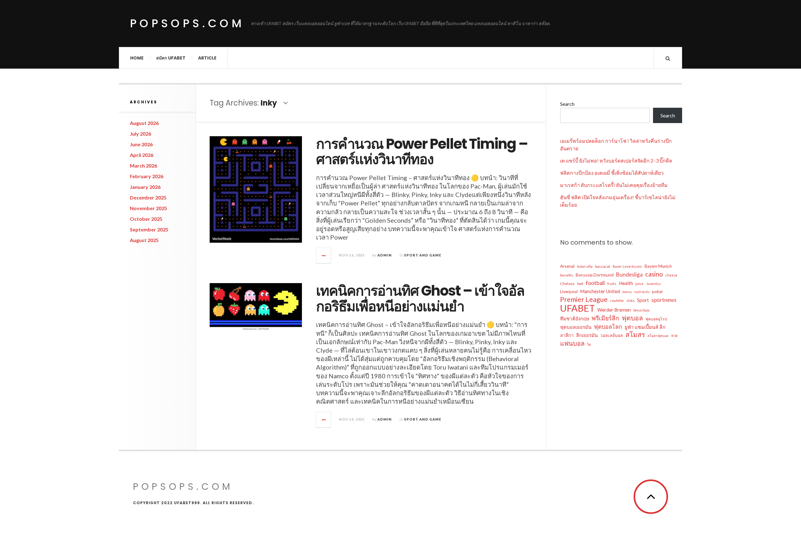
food (580, 284)
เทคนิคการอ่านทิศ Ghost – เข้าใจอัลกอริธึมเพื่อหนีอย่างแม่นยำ (420, 298)
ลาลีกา (567, 335)
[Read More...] (323, 255)
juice (639, 284)
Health (626, 283)
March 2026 (143, 165)
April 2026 (141, 155)
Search (567, 104)
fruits (611, 284)
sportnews (663, 300)
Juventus (653, 284)
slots (630, 300)
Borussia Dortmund (595, 274)
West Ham (641, 310)
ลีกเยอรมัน (587, 335)
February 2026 (146, 176)
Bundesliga (629, 274)
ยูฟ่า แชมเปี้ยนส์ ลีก (645, 327)
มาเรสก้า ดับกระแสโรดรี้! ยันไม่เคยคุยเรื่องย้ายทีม (614, 185)
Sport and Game (422, 255)
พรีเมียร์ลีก (605, 318)
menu (627, 292)
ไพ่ (589, 344)
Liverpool (569, 291)
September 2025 (149, 229)
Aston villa (585, 266)
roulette (617, 300)
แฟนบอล (572, 343)
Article (207, 58)
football (595, 282)
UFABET (577, 308)
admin (384, 255)
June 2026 (141, 144)
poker (657, 291)
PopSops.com (187, 23)
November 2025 (148, 208)
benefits (566, 275)
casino (654, 274)
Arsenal (567, 266)
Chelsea (567, 283)
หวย (674, 336)
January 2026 (145, 187)
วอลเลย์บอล (611, 335)
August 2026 (144, 123)
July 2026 (140, 134)
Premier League (584, 299)
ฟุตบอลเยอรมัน (575, 327)
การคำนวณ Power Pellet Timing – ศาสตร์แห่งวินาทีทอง (422, 151)
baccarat (602, 266)
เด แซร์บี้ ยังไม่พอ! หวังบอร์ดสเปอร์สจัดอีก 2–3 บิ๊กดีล (616, 160)
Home (137, 58)
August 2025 (144, 240)
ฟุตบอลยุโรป (656, 319)
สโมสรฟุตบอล (658, 336)
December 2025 (148, 197)
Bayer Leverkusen (627, 266)
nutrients (642, 292)
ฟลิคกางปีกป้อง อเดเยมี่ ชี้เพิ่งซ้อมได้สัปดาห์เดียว (612, 173)
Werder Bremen (614, 310)
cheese (671, 275)
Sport (643, 300)
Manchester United (600, 291)
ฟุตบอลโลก (608, 326)
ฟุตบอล (632, 318)
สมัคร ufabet (171, 58)
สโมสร (635, 334)
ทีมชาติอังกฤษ (574, 318)
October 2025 (146, 219)
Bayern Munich (658, 266)
